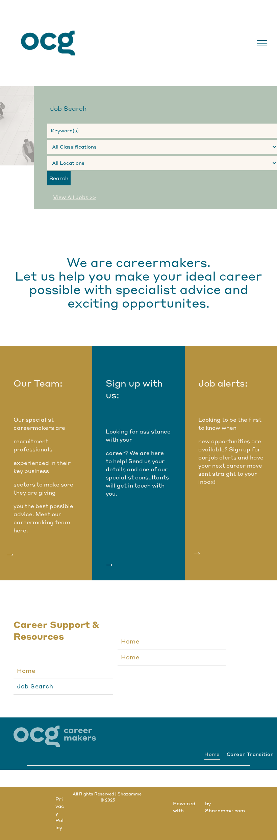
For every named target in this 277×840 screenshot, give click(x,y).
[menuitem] (63, 671)
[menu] (262, 43)
